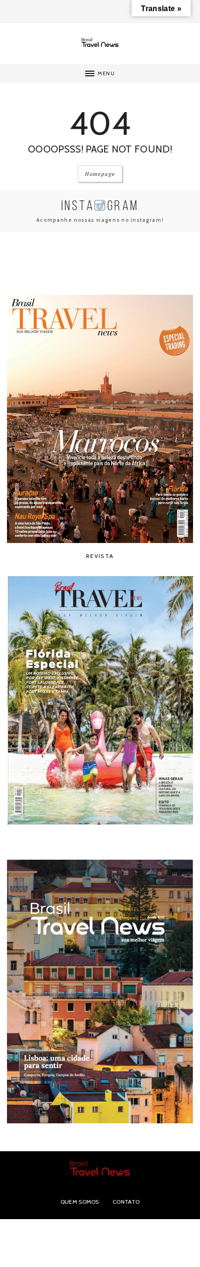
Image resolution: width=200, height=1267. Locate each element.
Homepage (100, 174)
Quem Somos (79, 1201)
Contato (126, 1201)
